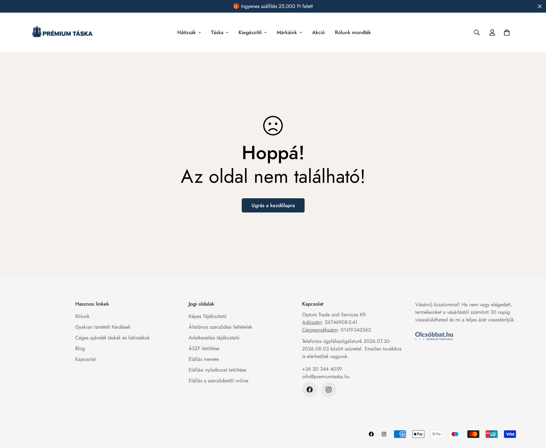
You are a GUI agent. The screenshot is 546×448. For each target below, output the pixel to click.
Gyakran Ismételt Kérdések (102, 327)
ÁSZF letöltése (204, 348)
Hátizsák (186, 32)
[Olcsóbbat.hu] (434, 336)
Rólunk (82, 316)
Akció (318, 32)
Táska (217, 32)
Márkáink (287, 32)
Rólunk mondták (353, 32)
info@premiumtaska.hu (325, 376)
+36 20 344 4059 (322, 369)
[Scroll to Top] (533, 413)
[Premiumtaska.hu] (62, 32)
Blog (80, 348)
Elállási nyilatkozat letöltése (217, 369)
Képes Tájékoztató (208, 316)
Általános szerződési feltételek (220, 327)
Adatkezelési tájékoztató (214, 337)
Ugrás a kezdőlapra (273, 205)
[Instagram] (328, 389)
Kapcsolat (85, 359)
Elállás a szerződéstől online (218, 380)
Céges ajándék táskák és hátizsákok (112, 337)
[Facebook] (309, 389)
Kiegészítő (250, 32)
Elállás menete (204, 359)
